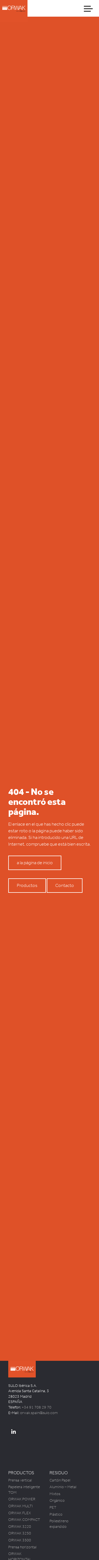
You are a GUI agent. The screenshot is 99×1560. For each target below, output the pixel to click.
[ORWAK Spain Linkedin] (13, 1432)
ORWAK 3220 (19, 1526)
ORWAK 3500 (19, 1540)
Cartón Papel (60, 1480)
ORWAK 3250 (19, 1533)
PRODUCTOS (21, 1472)
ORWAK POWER (21, 1499)
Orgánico (57, 1500)
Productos (27, 885)
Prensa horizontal (22, 1547)
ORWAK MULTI (20, 1506)
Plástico (56, 1514)
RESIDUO (59, 1472)
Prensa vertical (20, 1480)
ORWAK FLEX (19, 1513)
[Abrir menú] (89, 8)
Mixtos (55, 1493)
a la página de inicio (35, 863)
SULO (27, 1379)
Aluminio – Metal (63, 1487)
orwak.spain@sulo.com (39, 1412)
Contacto (64, 885)
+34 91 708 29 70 (36, 1407)
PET (53, 1507)
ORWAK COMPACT (24, 1519)
